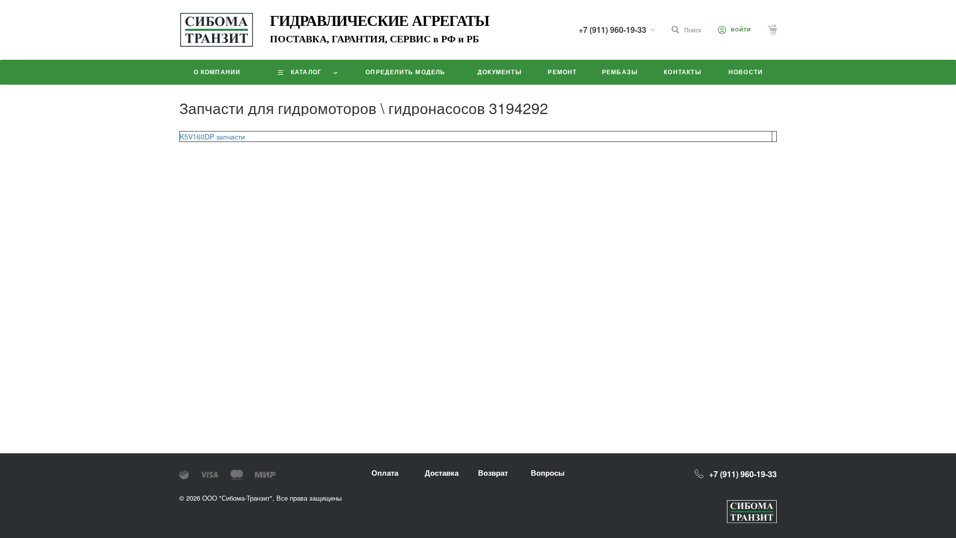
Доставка (442, 472)
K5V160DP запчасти (212, 136)
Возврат (493, 472)
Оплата (384, 472)
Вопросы (548, 472)
